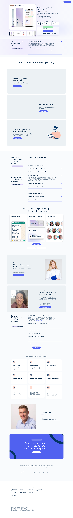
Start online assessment (48, 31)
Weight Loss (38, 5)
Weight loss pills (13, 495)
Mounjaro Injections (14, 487)
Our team (21, 489)
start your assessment (39, 320)
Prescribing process (23, 490)
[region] (22, 20)
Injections (43, 5)
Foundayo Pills (13, 492)
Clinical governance (23, 492)
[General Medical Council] (15, 503)
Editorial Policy (30, 489)
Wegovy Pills (13, 490)
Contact (37, 487)
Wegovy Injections (14, 489)
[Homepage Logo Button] (5, 2)
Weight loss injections (14, 493)
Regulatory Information (31, 492)
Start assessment (67, 1)
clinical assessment (31, 162)
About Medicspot (22, 487)
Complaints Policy (31, 490)
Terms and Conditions (31, 487)
